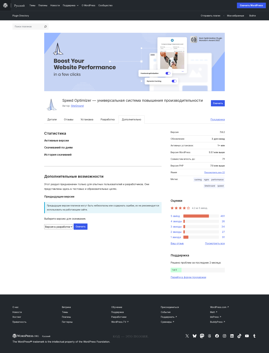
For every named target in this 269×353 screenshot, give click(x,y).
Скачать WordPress (251, 5)
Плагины (66, 317)
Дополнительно (131, 119)
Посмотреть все (215, 243)
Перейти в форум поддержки (188, 277)
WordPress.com (219, 307)
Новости (17, 312)
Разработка (108, 119)
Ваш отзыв (177, 243)
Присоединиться (170, 307)
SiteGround (77, 105)
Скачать (218, 103)
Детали (52, 119)
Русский (46, 336)
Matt (213, 312)
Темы (65, 312)
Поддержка (217, 119)
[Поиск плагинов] (45, 26)
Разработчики (118, 317)
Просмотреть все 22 (214, 172)
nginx (206, 179)
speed (220, 186)
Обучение (116, 307)
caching (198, 179)
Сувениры (167, 322)
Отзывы (68, 119)
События (165, 312)
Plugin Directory (20, 15)
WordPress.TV (120, 322)
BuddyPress (217, 322)
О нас (15, 307)
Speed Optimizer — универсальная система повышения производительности (132, 100)
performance (217, 179)
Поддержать (169, 317)
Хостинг (16, 317)
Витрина (66, 307)
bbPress (215, 317)
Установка (87, 119)
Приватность (19, 322)
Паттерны (67, 322)
